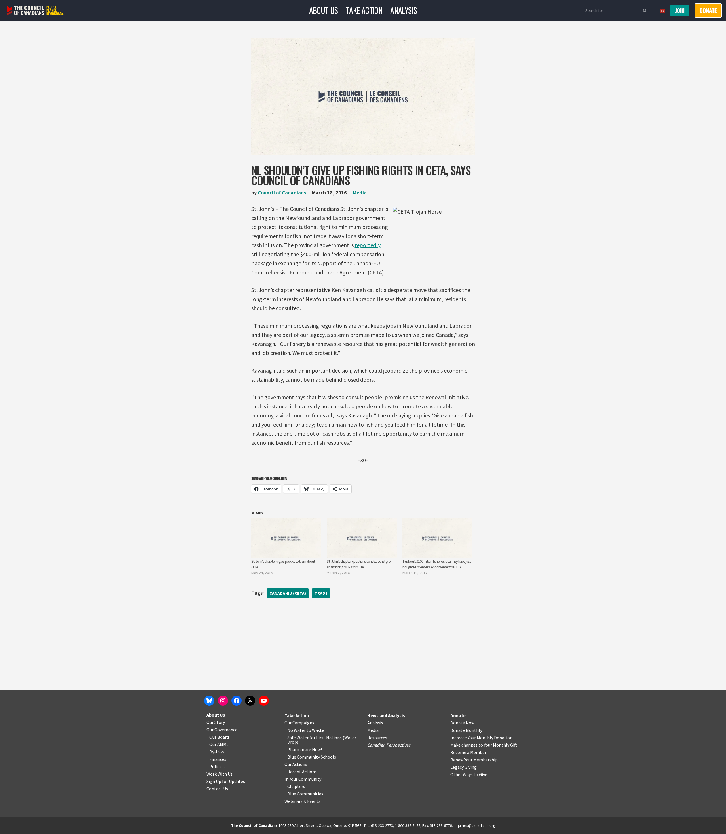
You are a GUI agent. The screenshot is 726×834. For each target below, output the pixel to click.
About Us (323, 10)
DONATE (708, 10)
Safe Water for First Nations (314, 737)
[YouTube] (264, 701)
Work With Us (219, 774)
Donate (458, 715)
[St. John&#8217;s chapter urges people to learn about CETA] (286, 538)
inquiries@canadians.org (474, 825)
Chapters (296, 786)
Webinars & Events (302, 801)
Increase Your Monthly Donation (481, 737)
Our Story (215, 722)
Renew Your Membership (474, 759)
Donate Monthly (466, 730)
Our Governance (221, 729)
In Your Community (302, 779)
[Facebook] (236, 701)
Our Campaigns (299, 723)
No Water (297, 730)
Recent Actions (302, 771)
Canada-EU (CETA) (287, 593)
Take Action (364, 10)
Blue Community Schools (311, 757)
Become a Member (468, 752)
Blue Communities (305, 794)
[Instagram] (223, 701)
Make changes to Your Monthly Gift (483, 745)
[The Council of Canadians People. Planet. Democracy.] (35, 11)
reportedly (368, 245)
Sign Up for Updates (225, 781)
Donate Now (462, 723)
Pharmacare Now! (304, 749)
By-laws (217, 752)
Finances (217, 759)
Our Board (219, 737)
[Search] (645, 10)
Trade (321, 593)
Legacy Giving (463, 767)
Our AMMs (219, 744)
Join (680, 10)
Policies (217, 766)
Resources (377, 737)
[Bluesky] (209, 701)
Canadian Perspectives (388, 745)
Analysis (403, 10)
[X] (250, 701)
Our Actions (295, 764)
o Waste (316, 730)
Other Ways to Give (468, 774)
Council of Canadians (282, 192)
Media (360, 192)
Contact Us (217, 788)
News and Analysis (386, 715)
